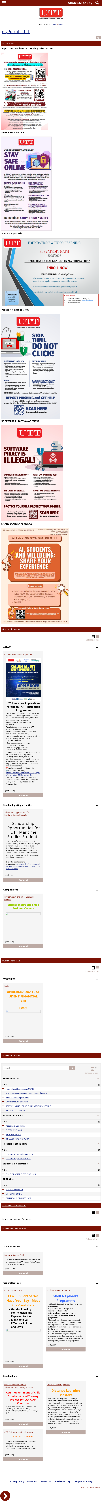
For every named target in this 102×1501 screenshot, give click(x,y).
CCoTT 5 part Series (13, 1290)
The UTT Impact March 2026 (18, 1158)
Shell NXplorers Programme (59, 1290)
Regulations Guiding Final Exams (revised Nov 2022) (28, 1093)
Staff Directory (62, 1481)
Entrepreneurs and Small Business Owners (19, 898)
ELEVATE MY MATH (14, 1189)
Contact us (45, 1481)
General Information (11, 629)
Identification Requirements (17, 1097)
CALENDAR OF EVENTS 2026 (18, 1198)
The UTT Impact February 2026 (19, 1154)
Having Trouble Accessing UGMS (20, 1089)
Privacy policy (17, 1481)
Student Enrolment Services (14, 1228)
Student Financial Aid (11, 960)
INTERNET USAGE (13, 1134)
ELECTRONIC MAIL (14, 1130)
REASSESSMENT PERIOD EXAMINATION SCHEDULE (28, 1106)
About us (32, 1481)
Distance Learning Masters (58, 1384)
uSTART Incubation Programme (18, 654)
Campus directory (82, 1481)
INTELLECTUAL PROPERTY (17, 1139)
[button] (72, 1068)
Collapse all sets (92, 640)
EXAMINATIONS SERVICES (17, 1102)
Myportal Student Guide (14, 1255)
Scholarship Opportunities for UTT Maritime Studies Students (19, 813)
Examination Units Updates (14, 1205)
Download (30, 795)
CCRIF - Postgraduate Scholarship (18, 1432)
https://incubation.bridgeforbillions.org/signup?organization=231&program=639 (23, 774)
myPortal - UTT (16, 31)
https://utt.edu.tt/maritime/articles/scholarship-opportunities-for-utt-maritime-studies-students (23, 866)
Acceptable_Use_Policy (15, 1126)
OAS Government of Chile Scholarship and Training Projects (18, 1386)
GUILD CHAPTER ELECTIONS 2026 (21, 1174)
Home (54, 24)
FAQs (6, 986)
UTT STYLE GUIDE (14, 1194)
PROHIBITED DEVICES (15, 1110)
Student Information (11, 1055)
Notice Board (8, 43)
